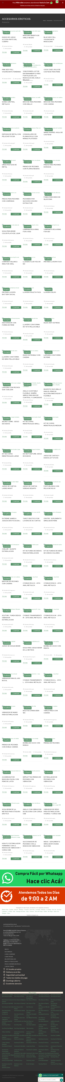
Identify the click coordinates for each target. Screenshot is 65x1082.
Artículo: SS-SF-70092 (29, 624)
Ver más (4, 52)
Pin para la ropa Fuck (53, 262)
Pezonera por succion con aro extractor (30, 201)
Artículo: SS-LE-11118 (28, 208)
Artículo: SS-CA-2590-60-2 (51, 719)
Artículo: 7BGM (27, 752)
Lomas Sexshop (55, 1042)
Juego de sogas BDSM (11, 646)
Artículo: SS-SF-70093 (50, 624)
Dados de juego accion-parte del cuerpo (9, 39)
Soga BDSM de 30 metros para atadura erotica (11, 812)
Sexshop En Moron (43, 1042)
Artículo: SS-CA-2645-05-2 (50, 752)
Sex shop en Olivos (44, 999)
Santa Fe (16, 909)
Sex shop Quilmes (31, 1024)
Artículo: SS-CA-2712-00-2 (9, 655)
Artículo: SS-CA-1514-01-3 (8, 786)
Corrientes (37, 909)
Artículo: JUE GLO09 (8, 527)
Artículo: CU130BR (49, 495)
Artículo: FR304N (28, 44)
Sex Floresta (29, 1007)
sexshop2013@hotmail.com (14, 943)
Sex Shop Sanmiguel (19, 1028)
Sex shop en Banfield (7, 1003)
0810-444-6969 (8, 48)
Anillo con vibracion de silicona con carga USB (32, 812)
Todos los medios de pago (17, 978)
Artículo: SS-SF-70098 (50, 689)
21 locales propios (13, 969)
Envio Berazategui (43, 1060)
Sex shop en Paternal (19, 1003)
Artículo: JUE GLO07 (29, 495)
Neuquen (4, 913)
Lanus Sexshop (6, 1053)
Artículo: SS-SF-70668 (8, 558)
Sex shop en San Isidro (8, 1007)
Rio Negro (50, 911)
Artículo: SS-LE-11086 (29, 111)
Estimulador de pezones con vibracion (50, 779)
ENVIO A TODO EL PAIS (11, 961)
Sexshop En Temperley (45, 1055)
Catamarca (4, 911)
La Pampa (48, 909)
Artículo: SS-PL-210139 (50, 786)
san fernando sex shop (20, 1021)
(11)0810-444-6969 (14, 940)
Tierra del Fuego (39, 911)
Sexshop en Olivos (43, 1046)
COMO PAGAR (9, 956)
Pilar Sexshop (30, 1028)
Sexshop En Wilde (31, 1056)
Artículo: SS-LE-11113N (29, 175)
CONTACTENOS (9, 966)
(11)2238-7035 (14, 941)
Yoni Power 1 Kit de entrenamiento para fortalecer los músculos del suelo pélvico (31, 75)
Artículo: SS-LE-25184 (49, 364)
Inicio (44, 20)
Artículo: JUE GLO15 (28, 463)
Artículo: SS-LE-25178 (49, 301)
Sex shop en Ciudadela (20, 994)
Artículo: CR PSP (7, 78)
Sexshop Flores (55, 1056)
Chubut (45, 911)
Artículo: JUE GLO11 (49, 464)
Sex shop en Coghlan (31, 994)
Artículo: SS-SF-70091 (50, 592)
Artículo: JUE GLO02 (8, 430)
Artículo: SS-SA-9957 (49, 398)
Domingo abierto (13, 981)
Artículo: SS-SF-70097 (29, 689)
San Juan (59, 909)
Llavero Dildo (50, 292)
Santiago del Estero (20, 911)
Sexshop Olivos (6, 1067)
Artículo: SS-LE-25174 (28, 270)
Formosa (32, 911)
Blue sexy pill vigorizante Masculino (50, 39)
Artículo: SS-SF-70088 (29, 592)
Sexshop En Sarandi (19, 1055)
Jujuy (27, 911)
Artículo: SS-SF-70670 (50, 527)
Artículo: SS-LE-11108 (49, 141)
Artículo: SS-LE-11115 (49, 173)
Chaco (8, 913)
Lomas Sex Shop (30, 1046)
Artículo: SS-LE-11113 (7, 173)
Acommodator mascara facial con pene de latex (10, 779)
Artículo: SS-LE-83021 (49, 206)
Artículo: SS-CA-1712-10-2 (29, 559)
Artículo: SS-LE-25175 (49, 270)
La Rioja (10, 911)
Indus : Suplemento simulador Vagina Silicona (52, 844)
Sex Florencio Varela (19, 1010)
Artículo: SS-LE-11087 (49, 111)
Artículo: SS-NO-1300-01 (8, 240)
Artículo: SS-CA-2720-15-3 (9, 753)
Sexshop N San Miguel (56, 1064)
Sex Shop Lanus (55, 1017)
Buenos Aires (5, 909)
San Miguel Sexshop (31, 1017)
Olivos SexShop (6, 1032)
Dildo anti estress (52, 323)
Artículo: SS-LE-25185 (8, 396)
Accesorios (49, 20)
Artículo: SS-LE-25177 (29, 301)
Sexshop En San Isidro (20, 1053)
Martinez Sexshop (19, 1039)
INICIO (7, 949)
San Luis (54, 909)
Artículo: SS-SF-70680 (50, 850)
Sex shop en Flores (19, 996)
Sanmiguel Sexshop (44, 1014)
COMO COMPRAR (10, 954)
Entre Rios (32, 909)
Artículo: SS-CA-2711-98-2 (8, 818)
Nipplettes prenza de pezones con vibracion (32, 779)
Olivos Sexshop (55, 1032)
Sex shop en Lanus (56, 996)
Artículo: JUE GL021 (7, 46)
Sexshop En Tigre (55, 1055)
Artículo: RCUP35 (7, 463)
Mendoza (21, 909)
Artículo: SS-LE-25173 (8, 270)
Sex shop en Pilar (30, 1003)
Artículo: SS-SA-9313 (7, 852)
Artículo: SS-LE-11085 (8, 111)
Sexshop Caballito (55, 1035)
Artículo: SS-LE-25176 (8, 301)
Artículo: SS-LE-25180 (29, 333)
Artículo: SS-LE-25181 (49, 331)
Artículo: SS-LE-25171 (28, 238)
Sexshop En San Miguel (8, 1055)
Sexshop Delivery (6, 1039)
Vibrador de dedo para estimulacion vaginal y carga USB (52, 812)
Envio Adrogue (30, 1064)
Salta (14, 911)
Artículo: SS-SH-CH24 (29, 719)
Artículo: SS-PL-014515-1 (8, 721)
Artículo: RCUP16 (28, 430)
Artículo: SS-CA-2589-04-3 (30, 786)
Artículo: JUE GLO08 (8, 495)
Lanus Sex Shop (30, 1055)
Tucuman (26, 909)
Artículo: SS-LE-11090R (29, 143)
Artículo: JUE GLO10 (28, 527)
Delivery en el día (13, 972)
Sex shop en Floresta (44, 996)
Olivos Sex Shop (43, 1035)
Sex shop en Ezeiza (7, 996)
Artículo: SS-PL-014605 (50, 818)
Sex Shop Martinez (43, 1021)
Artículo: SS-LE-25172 (49, 238)
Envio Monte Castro (19, 1056)
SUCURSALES (8, 951)
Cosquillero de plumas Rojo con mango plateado (30, 136)
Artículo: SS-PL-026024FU (9, 143)
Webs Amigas (32, 992)
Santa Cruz (56, 911)
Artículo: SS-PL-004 (28, 400)
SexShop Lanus (18, 1060)
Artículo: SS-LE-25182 (8, 366)
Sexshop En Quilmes (31, 1049)
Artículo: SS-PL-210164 (8, 687)
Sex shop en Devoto (44, 994)
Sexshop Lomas (30, 1060)
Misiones (43, 909)
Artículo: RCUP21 (49, 432)
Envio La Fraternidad (7, 1060)
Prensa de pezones (51, 743)
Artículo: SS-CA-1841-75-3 (29, 818)
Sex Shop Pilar (18, 1024)
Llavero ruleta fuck (32, 292)
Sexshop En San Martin (45, 1053)
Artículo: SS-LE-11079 (49, 78)
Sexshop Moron (43, 1064)
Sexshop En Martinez (56, 1039)
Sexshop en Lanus (43, 1039)
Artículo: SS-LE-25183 (29, 364)
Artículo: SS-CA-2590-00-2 (9, 590)
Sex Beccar (5, 1014)
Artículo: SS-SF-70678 (8, 624)
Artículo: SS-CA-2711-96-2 (29, 656)
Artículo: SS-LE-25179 (8, 331)
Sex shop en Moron (31, 999)
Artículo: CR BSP (48, 46)
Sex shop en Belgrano (20, 999)
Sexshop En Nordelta (19, 1046)
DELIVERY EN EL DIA (10, 959)
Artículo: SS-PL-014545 (29, 850)
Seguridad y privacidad (15, 975)
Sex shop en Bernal (56, 994)
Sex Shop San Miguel (7, 1028)
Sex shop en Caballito (7, 994)
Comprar (16, 52)
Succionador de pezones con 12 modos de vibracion (31, 844)
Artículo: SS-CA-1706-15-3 (50, 559)
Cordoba (11, 909)
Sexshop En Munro (7, 1046)
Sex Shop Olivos (6, 1024)
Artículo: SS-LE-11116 (7, 208)
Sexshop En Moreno (31, 1042)
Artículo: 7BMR (48, 655)
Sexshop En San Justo (32, 1053)
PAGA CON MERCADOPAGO (13, 964)
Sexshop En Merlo (19, 1042)
